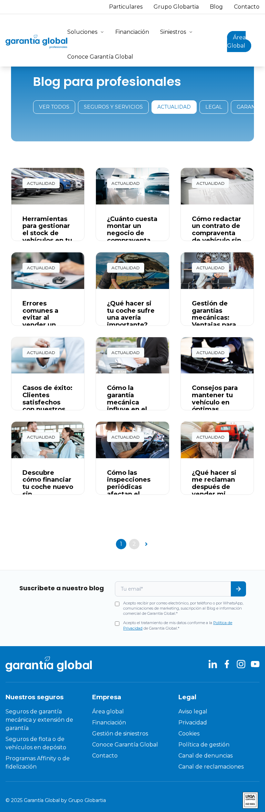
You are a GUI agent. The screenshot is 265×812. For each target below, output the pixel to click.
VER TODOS (54, 107)
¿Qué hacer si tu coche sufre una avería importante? (131, 314)
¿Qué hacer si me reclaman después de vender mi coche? (214, 487)
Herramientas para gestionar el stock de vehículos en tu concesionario (47, 233)
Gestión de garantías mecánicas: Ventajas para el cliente (214, 318)
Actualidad (174, 107)
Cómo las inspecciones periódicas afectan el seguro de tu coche (128, 490)
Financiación (132, 32)
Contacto (246, 6)
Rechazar (211, 783)
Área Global (236, 41)
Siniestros (173, 32)
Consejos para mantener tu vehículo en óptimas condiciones (215, 402)
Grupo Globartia (176, 6)
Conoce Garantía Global (100, 56)
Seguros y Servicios (113, 107)
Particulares (126, 6)
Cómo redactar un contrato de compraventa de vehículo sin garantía (216, 233)
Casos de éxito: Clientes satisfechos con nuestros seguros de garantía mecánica (47, 409)
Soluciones (82, 32)
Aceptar (144, 783)
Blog (216, 6)
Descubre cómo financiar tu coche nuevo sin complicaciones (47, 490)
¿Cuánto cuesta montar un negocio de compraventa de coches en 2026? (132, 236)
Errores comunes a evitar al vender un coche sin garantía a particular (40, 325)
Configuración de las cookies (83, 783)
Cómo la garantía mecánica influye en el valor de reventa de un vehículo (130, 409)
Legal (213, 107)
